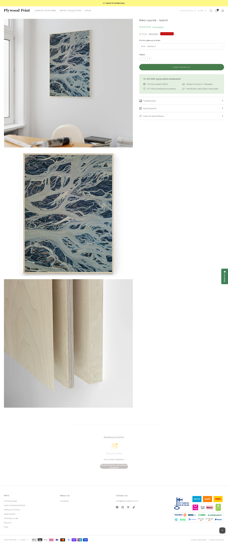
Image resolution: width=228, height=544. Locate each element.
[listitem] (114, 3)
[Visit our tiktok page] (133, 507)
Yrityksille (64, 501)
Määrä (142, 54)
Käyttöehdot (9, 514)
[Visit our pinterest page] (128, 507)
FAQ (6, 527)
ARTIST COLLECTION (70, 10)
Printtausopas (10, 501)
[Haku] (211, 10)
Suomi (201, 11)
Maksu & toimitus (12, 509)
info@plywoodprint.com (127, 501)
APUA (88, 10)
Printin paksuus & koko (149, 40)
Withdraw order (11, 518)
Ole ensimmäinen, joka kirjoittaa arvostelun (114, 466)
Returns (7, 522)
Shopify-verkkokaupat (198, 540)
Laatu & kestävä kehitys (14, 505)
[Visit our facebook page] (117, 507)
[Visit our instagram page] (122, 507)
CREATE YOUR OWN (45, 10)
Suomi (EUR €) (186, 11)
